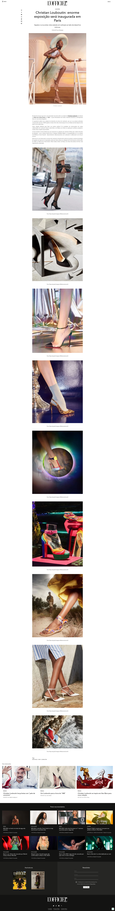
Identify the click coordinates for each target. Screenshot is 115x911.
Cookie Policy (64, 908)
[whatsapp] (21, 21)
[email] (21, 10)
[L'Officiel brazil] (57, 3)
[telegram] (21, 23)
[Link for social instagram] (58, 906)
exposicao (35, 759)
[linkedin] (21, 17)
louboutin (44, 759)
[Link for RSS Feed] (61, 906)
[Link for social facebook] (56, 906)
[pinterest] (21, 15)
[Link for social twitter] (53, 906)
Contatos (50, 908)
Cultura (57, 9)
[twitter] (21, 19)
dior (39, 759)
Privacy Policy (92, 884)
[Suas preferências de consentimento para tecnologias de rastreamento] (113, 909)
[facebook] (21, 12)
